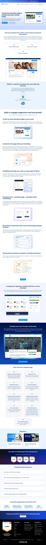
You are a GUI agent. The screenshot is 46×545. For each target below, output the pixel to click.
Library (15, 535)
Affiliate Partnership (17, 534)
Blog (14, 527)
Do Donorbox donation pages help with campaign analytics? (15, 494)
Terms (15, 531)
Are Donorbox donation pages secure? (11, 488)
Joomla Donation (38, 533)
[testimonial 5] (24, 107)
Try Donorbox (23, 516)
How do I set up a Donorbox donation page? (12, 472)
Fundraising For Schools (28, 528)
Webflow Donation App (39, 531)
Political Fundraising (27, 524)
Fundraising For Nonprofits (28, 527)
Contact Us (16, 524)
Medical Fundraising (27, 525)
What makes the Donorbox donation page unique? (13, 483)
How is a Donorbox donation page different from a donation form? (16, 477)
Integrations (38, 522)
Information (17, 522)
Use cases (26, 522)
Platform (18, 4)
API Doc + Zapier (38, 534)
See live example (12, 22)
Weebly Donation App (38, 530)
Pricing (22, 4)
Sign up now (41, 4)
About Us (15, 525)
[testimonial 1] (21, 107)
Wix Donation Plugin (38, 528)
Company (31, 4)
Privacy (15, 532)
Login (35, 4)
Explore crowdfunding (23, 361)
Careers (15, 528)
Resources (26, 4)
